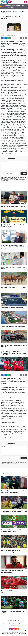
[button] (21, 38)
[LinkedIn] (6, 38)
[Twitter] (4, 38)
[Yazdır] (10, 38)
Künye (10, 623)
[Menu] (25, 2)
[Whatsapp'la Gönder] (8, 38)
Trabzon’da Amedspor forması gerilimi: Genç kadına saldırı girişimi (15, 6)
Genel (9, 11)
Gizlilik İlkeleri (20, 623)
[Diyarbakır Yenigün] (6, 2)
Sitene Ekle (13, 625)
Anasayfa (5, 11)
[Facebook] (2, 38)
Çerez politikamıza (22, 633)
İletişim (14, 623)
